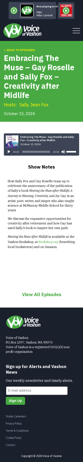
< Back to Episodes (19, 50)
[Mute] (63, 152)
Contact (10, 445)
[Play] (9, 152)
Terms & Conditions (17, 430)
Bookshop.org (48, 242)
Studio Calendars (16, 416)
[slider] (71, 151)
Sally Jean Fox (33, 104)
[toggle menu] (76, 31)
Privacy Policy (14, 423)
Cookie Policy (13, 438)
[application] (41, 152)
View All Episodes (41, 294)
